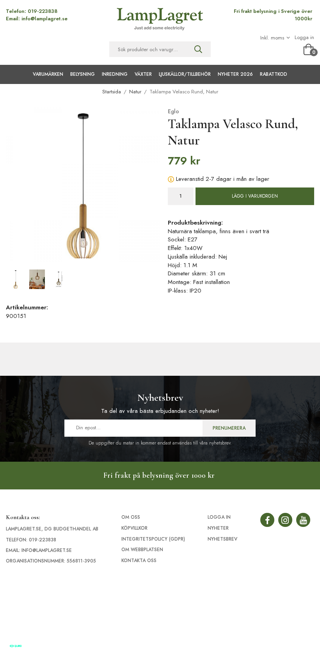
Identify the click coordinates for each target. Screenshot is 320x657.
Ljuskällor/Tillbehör (185, 74)
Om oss (130, 517)
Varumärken (48, 74)
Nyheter (218, 528)
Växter (143, 74)
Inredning (115, 74)
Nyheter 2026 (235, 74)
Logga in (304, 37)
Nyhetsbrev (222, 539)
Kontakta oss (138, 560)
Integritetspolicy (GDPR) (153, 539)
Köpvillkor (134, 528)
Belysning (82, 74)
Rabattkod (273, 74)
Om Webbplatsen (142, 549)
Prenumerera (229, 428)
